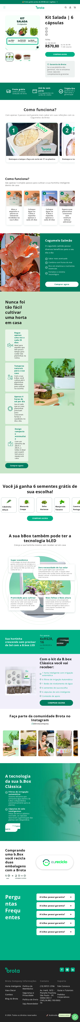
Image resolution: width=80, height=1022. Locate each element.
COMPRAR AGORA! (63, 642)
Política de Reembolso (28, 987)
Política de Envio (30, 999)
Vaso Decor (10, 990)
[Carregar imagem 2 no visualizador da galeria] (18, 57)
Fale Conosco (63, 986)
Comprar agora (16, 465)
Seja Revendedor (30, 1003)
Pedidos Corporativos (63, 995)
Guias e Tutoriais (65, 990)
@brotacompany (41, 723)
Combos (9, 994)
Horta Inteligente (13, 986)
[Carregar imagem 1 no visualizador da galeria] (9, 57)
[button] (4, 7)
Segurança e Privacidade (28, 994)
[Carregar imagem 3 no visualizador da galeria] (27, 57)
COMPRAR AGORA (40, 518)
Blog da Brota (11, 998)
